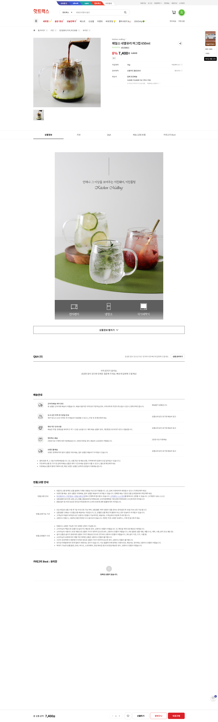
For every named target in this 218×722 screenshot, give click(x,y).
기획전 (207, 53)
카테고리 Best (170, 134)
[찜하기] (128, 716)
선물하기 (140, 715)
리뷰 (79, 134)
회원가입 (143, 3)
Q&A (109, 134)
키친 (52, 30)
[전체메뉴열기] (36, 21)
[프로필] (182, 12)
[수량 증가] (119, 716)
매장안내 (174, 3)
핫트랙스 (65, 12)
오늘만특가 (71, 21)
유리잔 (85, 30)
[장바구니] (174, 12)
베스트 (83, 21)
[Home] (34, 30)
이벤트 (100, 21)
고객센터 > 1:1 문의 (117, 496)
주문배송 (166, 3)
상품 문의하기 (178, 356)
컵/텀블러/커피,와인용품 (68, 30)
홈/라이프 (41, 30)
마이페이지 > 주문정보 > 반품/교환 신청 (71, 496)
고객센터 (182, 3)
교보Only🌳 (139, 21)
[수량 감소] (112, 716)
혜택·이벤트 (209, 49)
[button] (180, 43)
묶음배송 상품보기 (153, 83)
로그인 (150, 3)
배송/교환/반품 (139, 134)
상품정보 (48, 134)
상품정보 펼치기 (107, 330)
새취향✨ (47, 21)
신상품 (91, 21)
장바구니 (158, 715)
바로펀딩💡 (111, 21)
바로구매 (176, 715)
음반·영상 (59, 21)
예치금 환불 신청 (210, 59)
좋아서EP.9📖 (125, 21)
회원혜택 (157, 3)
